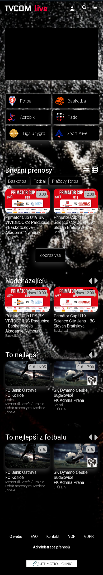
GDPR (89, 536)
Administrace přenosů (51, 547)
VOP (72, 536)
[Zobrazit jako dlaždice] (95, 169)
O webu (16, 536)
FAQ (34, 536)
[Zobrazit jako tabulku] (86, 169)
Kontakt (52, 536)
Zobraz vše (50, 255)
